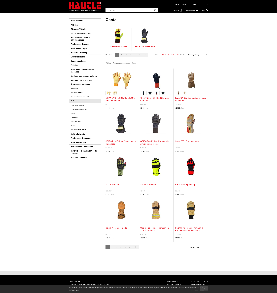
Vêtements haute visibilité (78, 130)
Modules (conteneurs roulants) (84, 76)
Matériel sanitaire (78, 142)
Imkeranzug (74, 117)
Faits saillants (77, 20)
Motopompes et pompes (81, 80)
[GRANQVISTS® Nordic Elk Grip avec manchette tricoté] (108, 93)
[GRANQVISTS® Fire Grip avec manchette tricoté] (150, 93)
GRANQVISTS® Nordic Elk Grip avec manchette (120, 99)
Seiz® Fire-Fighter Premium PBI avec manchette (155, 229)
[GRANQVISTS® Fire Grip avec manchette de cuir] (143, 93)
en (207, 4)
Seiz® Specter (112, 184)
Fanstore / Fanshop (79, 52)
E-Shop (177, 4)
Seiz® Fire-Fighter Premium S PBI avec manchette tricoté (189, 229)
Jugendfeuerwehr (76, 121)
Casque (73, 113)
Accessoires (74, 88)
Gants (72, 101)
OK (204, 288)
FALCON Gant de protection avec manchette (190, 99)
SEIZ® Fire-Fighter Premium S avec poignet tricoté (154, 142)
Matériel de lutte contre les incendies (82, 70)
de (202, 4)
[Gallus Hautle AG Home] (85, 7)
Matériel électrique (79, 48)
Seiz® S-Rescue (148, 184)
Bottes (73, 125)
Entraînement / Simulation (82, 146)
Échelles (74, 65)
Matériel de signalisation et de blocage (84, 151)
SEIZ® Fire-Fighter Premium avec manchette (121, 142)
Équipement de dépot (80, 44)
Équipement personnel (80, 84)
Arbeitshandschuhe (78, 105)
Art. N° (164, 55)
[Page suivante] (145, 55)
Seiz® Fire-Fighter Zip (185, 184)
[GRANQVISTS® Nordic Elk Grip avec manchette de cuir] (115, 93)
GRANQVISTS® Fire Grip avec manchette (154, 99)
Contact (184, 4)
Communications (78, 61)
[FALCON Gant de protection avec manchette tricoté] (185, 93)
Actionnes (75, 24)
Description (171, 55)
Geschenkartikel (78, 56)
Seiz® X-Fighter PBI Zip (116, 227)
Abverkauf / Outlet (79, 29)
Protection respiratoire (80, 33)
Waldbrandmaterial (79, 157)
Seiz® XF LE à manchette (187, 141)
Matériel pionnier (78, 134)
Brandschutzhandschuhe (79, 109)
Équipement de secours (81, 138)
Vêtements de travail (77, 93)
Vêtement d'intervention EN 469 (80, 97)
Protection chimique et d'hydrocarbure (80, 38)
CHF (178, 55)
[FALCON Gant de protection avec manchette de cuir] (178, 93)
